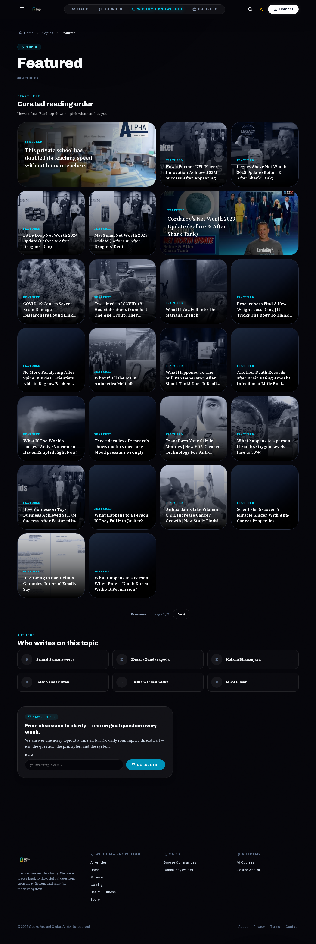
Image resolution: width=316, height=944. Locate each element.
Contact (286, 9)
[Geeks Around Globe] (24, 859)
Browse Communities (180, 862)
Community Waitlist (178, 870)
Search (96, 899)
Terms (275, 926)
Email (29, 755)
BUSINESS (207, 9)
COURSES (112, 9)
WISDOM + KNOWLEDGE (160, 9)
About (243, 926)
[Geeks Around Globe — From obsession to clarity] (36, 9)
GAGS (83, 9)
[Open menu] (22, 9)
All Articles (98, 862)
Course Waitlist (248, 870)
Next (181, 614)
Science (96, 877)
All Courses (245, 862)
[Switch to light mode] (261, 9)
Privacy (259, 926)
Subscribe (148, 764)
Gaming (96, 885)
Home (94, 870)
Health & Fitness (103, 892)
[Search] (250, 9)
